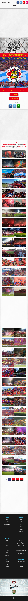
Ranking (21, 540)
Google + (7, 564)
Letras (21, 522)
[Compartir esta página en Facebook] (10, 105)
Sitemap (21, 568)
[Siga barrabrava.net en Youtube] (24, 2)
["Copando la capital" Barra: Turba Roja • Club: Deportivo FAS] (8, 281)
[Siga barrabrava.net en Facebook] (18, 2)
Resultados (21, 548)
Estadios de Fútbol (21, 543)
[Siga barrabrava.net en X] (21, 2)
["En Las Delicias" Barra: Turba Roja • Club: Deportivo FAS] (20, 291)
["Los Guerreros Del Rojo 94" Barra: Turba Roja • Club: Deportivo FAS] (8, 193)
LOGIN (10, 2)
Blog (21, 542)
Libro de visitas (21, 545)
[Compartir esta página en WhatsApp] (18, 105)
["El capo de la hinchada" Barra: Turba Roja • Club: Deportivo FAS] (20, 262)
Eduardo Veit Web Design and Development (14, 598)
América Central (12, 89)
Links (7, 545)
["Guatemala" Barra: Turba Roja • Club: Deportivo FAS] (20, 154)
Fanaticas (21, 529)
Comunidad (7, 566)
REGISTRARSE (4, 2)
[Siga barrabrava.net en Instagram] (27, 2)
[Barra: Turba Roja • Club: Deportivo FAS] (8, 163)
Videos (21, 519)
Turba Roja (13, 90)
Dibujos (21, 527)
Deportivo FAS (6, 90)
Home (5, 89)
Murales (21, 531)
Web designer (21, 553)
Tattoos (21, 526)
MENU (14, 6)
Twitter (7, 563)
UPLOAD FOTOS (14, 98)
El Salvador (20, 89)
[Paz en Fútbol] (14, 582)
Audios (7, 543)
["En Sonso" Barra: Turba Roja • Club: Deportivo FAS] (20, 332)
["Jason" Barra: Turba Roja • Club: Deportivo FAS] (8, 154)
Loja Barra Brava (21, 561)
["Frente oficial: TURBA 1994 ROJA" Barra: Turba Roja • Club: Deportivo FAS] (20, 193)
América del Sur (7, 524)
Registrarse (21, 563)
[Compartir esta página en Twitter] (14, 105)
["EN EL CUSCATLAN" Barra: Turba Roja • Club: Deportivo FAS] (8, 272)
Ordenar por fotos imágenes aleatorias (14, 142)
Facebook (7, 561)
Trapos (21, 524)
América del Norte (7, 522)
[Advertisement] (14, 23)
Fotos (21, 521)
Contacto (21, 566)
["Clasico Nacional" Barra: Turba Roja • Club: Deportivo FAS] (8, 332)
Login (21, 564)
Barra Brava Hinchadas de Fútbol (14, 45)
